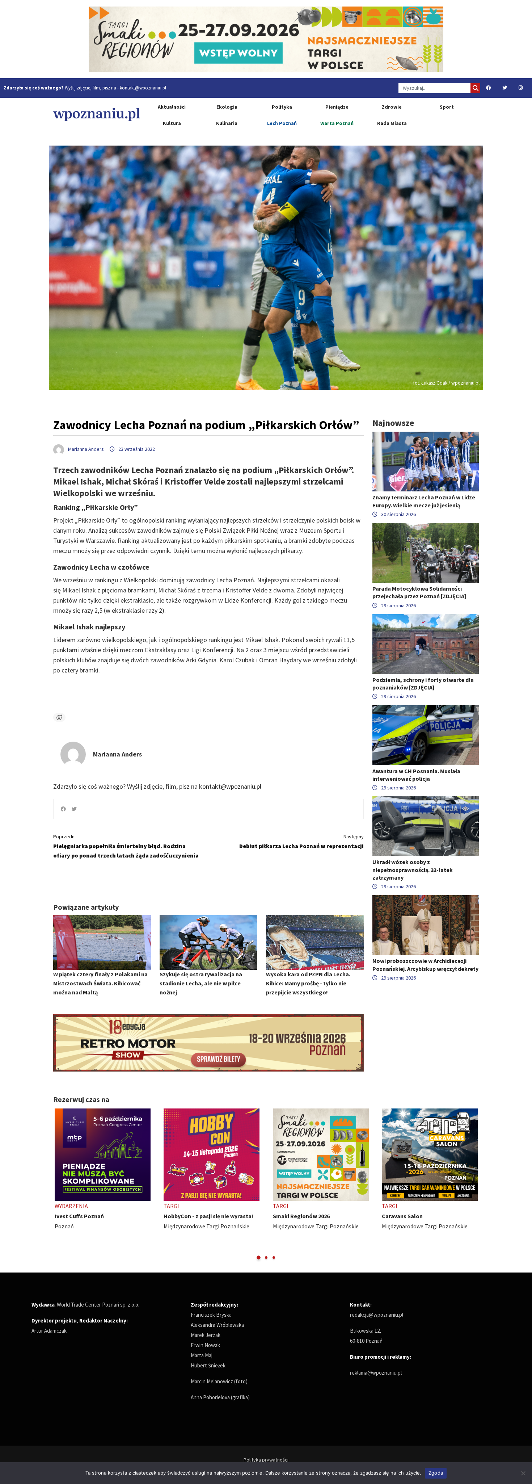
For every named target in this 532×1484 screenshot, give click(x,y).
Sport (447, 107)
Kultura (172, 123)
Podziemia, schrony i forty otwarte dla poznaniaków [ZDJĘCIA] (423, 683)
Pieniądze (337, 107)
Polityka (282, 107)
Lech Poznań (282, 123)
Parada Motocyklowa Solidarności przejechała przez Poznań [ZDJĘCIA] (419, 592)
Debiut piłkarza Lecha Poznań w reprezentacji (301, 841)
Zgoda (435, 1473)
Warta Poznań (337, 123)
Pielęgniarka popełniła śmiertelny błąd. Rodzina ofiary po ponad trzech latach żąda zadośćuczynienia (126, 846)
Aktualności (172, 107)
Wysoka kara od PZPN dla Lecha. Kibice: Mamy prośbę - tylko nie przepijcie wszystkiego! (308, 983)
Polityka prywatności (266, 1459)
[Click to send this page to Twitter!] (74, 809)
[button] (258, 1257)
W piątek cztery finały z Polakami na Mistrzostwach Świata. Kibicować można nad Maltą (100, 983)
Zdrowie (392, 107)
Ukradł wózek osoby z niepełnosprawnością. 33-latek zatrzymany (412, 869)
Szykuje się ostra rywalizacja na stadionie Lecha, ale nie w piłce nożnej (201, 983)
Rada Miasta (392, 123)
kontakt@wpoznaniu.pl (143, 88)
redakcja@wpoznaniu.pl (376, 1314)
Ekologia (226, 107)
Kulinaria (226, 123)
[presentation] (59, 1184)
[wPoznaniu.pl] (96, 114)
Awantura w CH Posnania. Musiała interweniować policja (416, 774)
